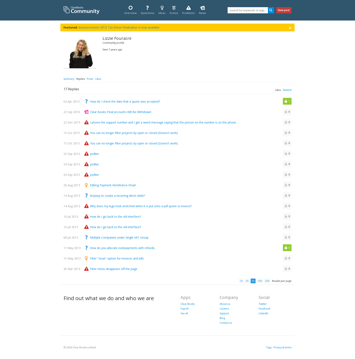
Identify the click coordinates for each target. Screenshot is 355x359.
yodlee (94, 154)
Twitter (263, 304)
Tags (269, 347)
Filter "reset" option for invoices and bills (117, 258)
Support (224, 313)
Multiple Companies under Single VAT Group (119, 237)
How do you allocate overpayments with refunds (122, 248)
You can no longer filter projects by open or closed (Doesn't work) (134, 133)
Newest (287, 90)
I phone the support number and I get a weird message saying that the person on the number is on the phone (163, 122)
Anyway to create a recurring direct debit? (117, 196)
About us (225, 304)
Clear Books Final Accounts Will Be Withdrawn (120, 112)
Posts (90, 79)
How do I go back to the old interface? (115, 216)
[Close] (290, 28)
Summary (68, 79)
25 (247, 281)
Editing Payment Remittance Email (113, 185)
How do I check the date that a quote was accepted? (125, 101)
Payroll (185, 308)
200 (267, 281)
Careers (224, 308)
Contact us (226, 323)
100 (260, 281)
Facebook (264, 308)
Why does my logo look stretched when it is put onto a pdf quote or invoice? (141, 206)
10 (241, 281)
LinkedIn (263, 313)
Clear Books (188, 304)
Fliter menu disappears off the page (113, 269)
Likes (98, 79)
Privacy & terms (282, 347)
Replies (80, 79)
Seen (105, 49)
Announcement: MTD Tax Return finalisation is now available (118, 27)
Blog (222, 318)
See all (184, 313)
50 (253, 281)
